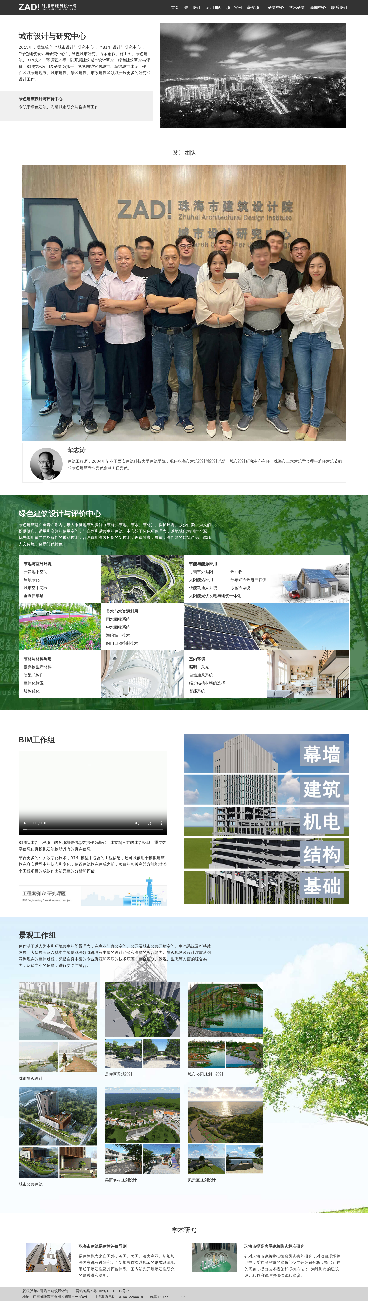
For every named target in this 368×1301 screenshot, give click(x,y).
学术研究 (297, 7)
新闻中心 (318, 7)
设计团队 (213, 7)
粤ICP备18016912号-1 (111, 1291)
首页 (175, 7)
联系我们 (339, 7)
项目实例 (234, 7)
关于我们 (192, 7)
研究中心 (276, 7)
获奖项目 (255, 7)
